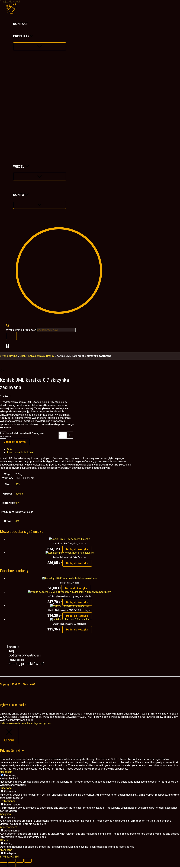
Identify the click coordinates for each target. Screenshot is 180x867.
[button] (31, 36)
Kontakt (13, 647)
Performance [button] (7, 801)
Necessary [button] (6, 771)
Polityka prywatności (25, 655)
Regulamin (16, 659)
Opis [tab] (9, 449)
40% (17, 484)
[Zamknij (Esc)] (28, 861)
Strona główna (8, 356)
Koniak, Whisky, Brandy (41, 356)
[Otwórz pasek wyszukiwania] (7, 326)
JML (17, 521)
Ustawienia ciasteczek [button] (13, 723)
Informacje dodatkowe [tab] (20, 452)
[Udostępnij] (20, 861)
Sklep (23, 356)
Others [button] (4, 840)
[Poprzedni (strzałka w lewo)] (3, 865)
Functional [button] (6, 788)
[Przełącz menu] (39, 46)
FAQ (11, 651)
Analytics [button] (5, 814)
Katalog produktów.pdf (26, 664)
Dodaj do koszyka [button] (77, 549)
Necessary (10, 775)
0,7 (17, 502)
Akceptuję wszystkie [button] (39, 723)
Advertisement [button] (8, 827)
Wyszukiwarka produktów (21, 330)
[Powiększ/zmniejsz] (3, 861)
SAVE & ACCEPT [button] (10, 856)
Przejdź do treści (10, 1)
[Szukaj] (11, 336)
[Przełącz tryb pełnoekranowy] (11, 861)
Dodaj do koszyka (15, 441)
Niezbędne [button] (6, 850)
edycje (19, 493)
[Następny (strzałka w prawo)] (11, 865)
